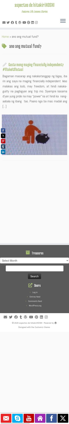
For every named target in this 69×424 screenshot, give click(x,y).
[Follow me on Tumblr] (16, 23)
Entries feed (35, 296)
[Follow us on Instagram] (37, 23)
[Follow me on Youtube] (24, 23)
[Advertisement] (34, 203)
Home (5, 37)
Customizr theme (42, 327)
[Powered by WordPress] (55, 322)
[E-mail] (4, 23)
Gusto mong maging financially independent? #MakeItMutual (33, 67)
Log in (35, 292)
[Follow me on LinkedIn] (33, 23)
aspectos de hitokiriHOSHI (34, 5)
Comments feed (35, 301)
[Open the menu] (63, 21)
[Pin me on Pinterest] (29, 23)
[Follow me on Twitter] (9, 23)
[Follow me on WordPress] (20, 23)
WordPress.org (35, 305)
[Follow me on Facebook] (13, 23)
